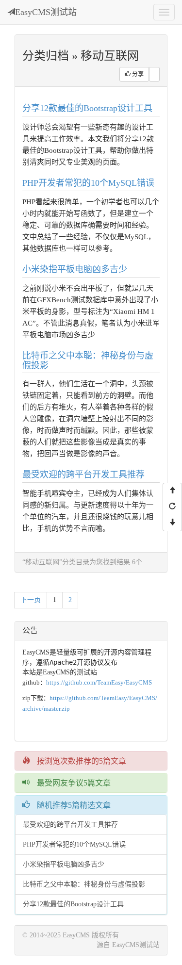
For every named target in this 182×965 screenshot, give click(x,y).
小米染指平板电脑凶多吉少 (74, 269)
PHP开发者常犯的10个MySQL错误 (88, 183)
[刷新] (172, 507)
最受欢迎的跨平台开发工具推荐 (83, 474)
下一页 (30, 600)
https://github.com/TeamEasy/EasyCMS (99, 682)
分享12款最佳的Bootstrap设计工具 (87, 108)
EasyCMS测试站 (46, 12)
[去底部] (172, 523)
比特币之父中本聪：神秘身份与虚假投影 (87, 360)
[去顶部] (172, 491)
